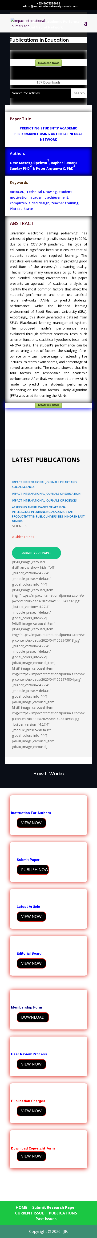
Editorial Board (29, 953)
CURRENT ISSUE (29, 1213)
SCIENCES (19, 526)
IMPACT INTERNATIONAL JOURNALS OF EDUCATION (46, 494)
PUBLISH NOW (34, 869)
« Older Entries (23, 537)
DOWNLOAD (32, 1017)
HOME (21, 1207)
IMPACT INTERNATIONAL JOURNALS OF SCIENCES (44, 500)
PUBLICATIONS (63, 1213)
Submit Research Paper (54, 1207)
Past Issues (46, 1218)
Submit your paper (36, 552)
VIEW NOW (31, 822)
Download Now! (48, 63)
